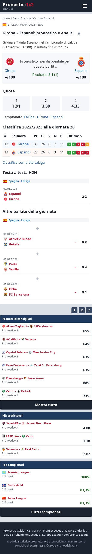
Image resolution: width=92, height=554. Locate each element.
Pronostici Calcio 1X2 (16, 530)
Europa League (51, 535)
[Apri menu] (84, 6)
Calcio (16, 18)
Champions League (27, 535)
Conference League (76, 535)
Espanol (81, 70)
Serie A (36, 530)
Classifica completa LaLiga (24, 162)
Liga (68, 530)
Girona (10, 70)
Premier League (53, 530)
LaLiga (26, 18)
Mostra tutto (46, 404)
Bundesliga (80, 530)
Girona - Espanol (43, 18)
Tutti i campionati (46, 512)
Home (6, 18)
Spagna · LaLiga (19, 181)
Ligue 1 (8, 535)
